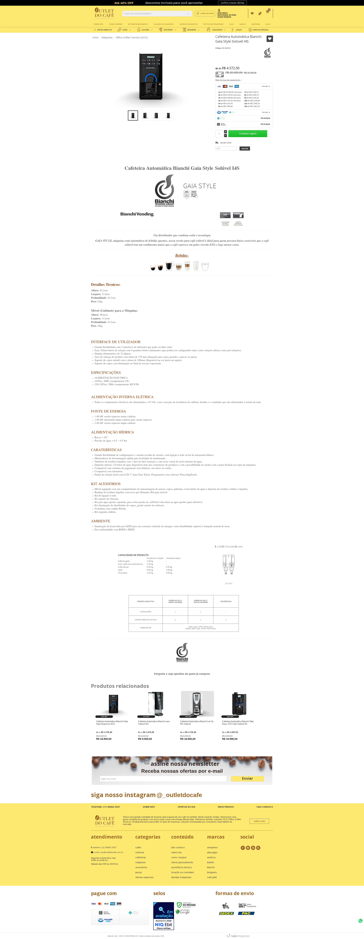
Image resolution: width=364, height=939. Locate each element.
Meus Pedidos (252, 13)
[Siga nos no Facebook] (242, 848)
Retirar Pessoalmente (138, 24)
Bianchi (211, 867)
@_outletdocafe (179, 795)
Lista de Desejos (270, 39)
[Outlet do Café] (104, 13)
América (211, 857)
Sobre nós (98, 24)
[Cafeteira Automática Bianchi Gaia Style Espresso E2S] (113, 719)
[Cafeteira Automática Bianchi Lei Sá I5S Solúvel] (197, 719)
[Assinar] (247, 778)
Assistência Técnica (181, 867)
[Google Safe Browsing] (182, 911)
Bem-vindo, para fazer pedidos (227, 15)
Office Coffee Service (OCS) (132, 37)
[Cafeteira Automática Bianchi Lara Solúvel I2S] (155, 719)
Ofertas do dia (186, 806)
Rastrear (256, 24)
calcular (244, 148)
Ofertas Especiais (144, 877)
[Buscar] (188, 14)
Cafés (138, 847)
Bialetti (210, 862)
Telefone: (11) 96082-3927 (105, 806)
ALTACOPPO (212, 852)
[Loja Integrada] (238, 936)
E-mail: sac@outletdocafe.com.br (108, 852)
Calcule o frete (225, 143)
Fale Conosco (265, 806)
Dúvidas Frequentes (188, 24)
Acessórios (141, 867)
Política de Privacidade (213, 24)
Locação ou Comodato (164, 24)
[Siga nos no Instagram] (248, 848)
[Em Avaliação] (163, 916)
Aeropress (212, 847)
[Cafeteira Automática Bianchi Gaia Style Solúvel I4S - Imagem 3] (156, 115)
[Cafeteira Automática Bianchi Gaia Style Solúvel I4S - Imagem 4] (168, 115)
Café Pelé (212, 877)
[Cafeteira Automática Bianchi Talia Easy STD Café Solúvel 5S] (239, 719)
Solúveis (139, 852)
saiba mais (259, 821)
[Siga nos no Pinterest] (253, 848)
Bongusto (212, 872)
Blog (231, 24)
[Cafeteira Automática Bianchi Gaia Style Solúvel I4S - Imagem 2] (145, 115)
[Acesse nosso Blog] (258, 848)
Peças (138, 872)
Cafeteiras (140, 857)
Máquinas (107, 37)
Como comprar (115, 24)
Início (95, 37)
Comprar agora (247, 133)
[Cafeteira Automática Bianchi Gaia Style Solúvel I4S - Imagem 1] (133, 115)
